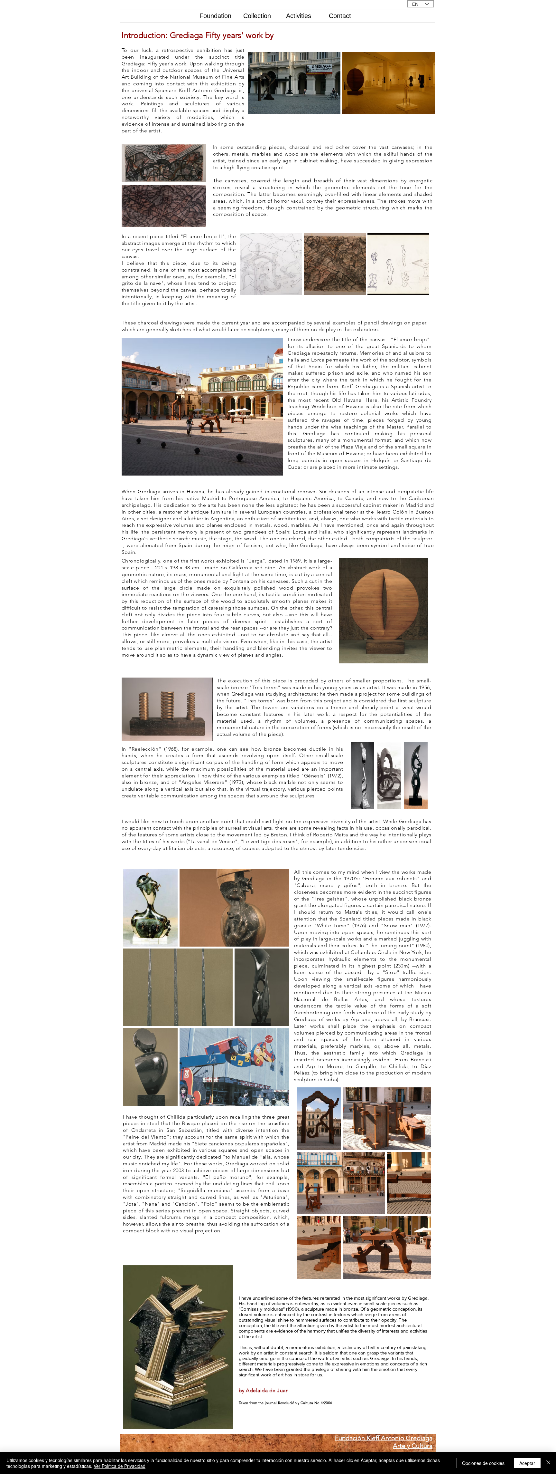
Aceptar (527, 1463)
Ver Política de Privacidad (119, 1466)
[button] (202, 407)
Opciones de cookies (483, 1463)
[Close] (548, 1463)
